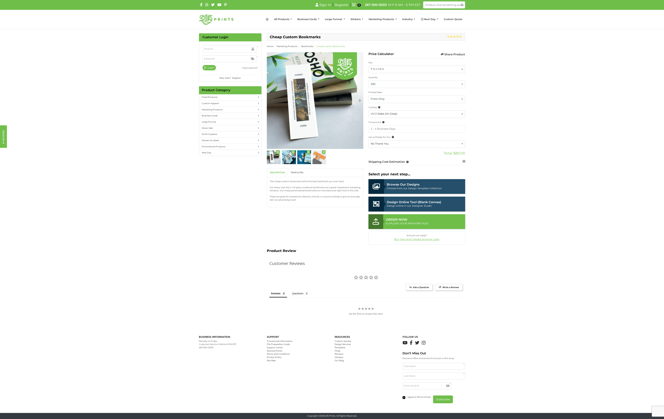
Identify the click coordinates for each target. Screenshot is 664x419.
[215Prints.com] (216, 19)
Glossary (339, 357)
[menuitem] (267, 19)
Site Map (271, 360)
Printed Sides (375, 92)
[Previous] (270, 100)
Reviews (339, 354)
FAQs (337, 350)
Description (277, 172)
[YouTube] (219, 5)
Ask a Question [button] (421, 287)
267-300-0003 (376, 5)
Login (210, 67)
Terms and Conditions (278, 354)
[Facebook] (201, 5)
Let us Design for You (379, 137)
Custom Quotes (343, 341)
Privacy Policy (274, 357)
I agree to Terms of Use (419, 397)
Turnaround (374, 122)
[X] (213, 5)
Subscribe (443, 399)
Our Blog (339, 360)
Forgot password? (250, 68)
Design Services (343, 344)
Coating (372, 107)
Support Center (275, 347)
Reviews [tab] (275, 293)
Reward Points (274, 350)
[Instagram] (207, 5)
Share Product (454, 54)
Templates (297, 172)
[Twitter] (417, 342)
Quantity (373, 77)
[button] (252, 58)
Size (370, 62)
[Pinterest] (225, 5)
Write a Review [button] (450, 287)
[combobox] (416, 69)
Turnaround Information (279, 341)
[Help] (378, 107)
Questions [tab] (297, 293)
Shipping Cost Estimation (386, 161)
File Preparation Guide (278, 344)
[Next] (359, 100)
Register (236, 78)
